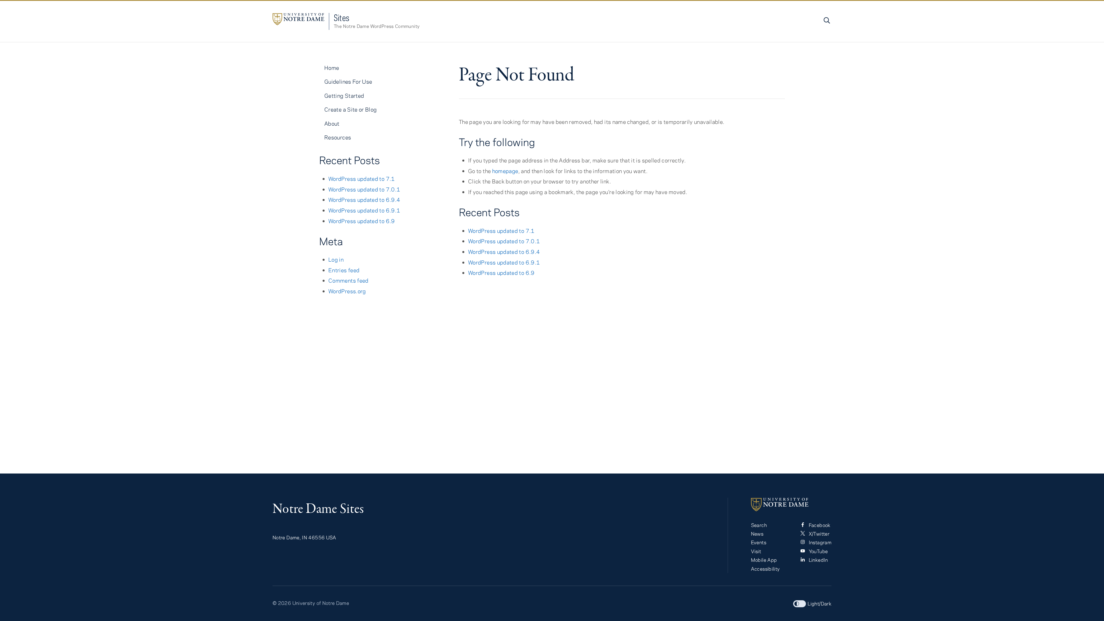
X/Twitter (818, 533)
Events (758, 542)
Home (331, 67)
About (332, 123)
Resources (337, 137)
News (757, 533)
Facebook (818, 525)
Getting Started (344, 95)
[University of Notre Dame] (791, 504)
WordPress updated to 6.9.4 (504, 251)
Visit (756, 551)
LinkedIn (817, 560)
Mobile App (764, 560)
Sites (342, 17)
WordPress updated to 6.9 (501, 272)
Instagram (819, 542)
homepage (505, 171)
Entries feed (343, 270)
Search (759, 525)
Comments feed (348, 280)
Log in (336, 259)
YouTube (817, 551)
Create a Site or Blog (350, 109)
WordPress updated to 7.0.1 (504, 241)
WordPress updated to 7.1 (501, 230)
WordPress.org (347, 291)
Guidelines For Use (348, 81)
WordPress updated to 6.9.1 (504, 262)
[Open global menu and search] (826, 20)
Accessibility (765, 569)
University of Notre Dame (320, 603)
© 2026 (282, 603)
